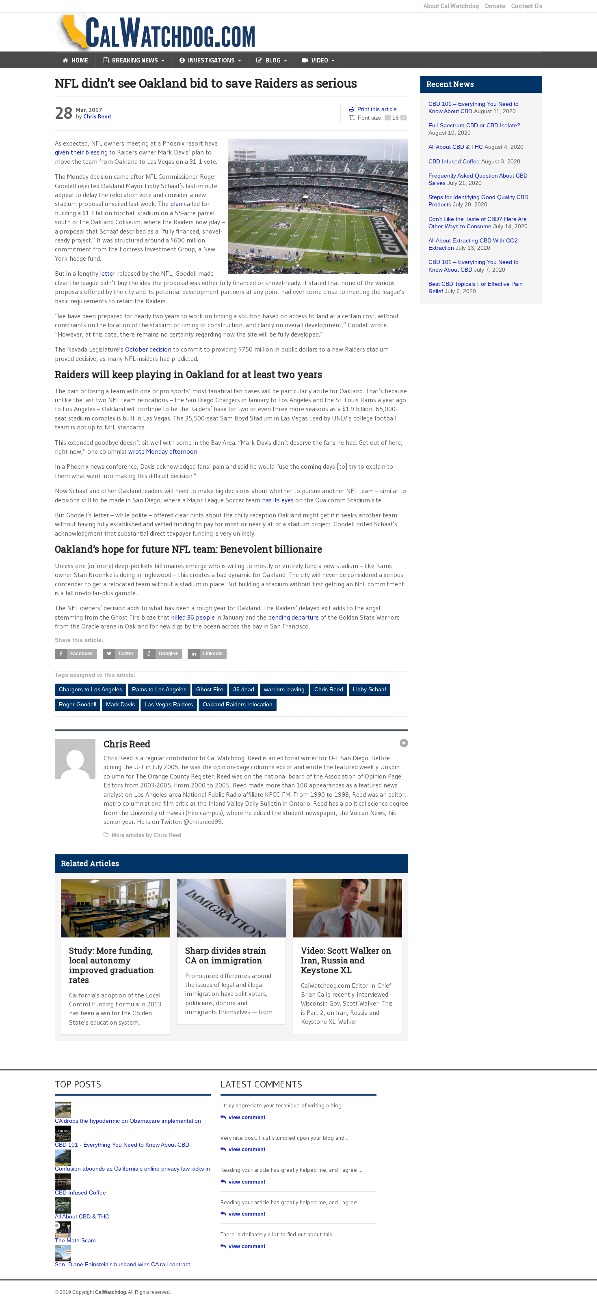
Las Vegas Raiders (169, 704)
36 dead (243, 689)
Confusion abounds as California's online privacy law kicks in (132, 1168)
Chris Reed (97, 116)
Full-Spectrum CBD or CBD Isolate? (474, 125)
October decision (148, 349)
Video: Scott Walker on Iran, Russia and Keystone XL (346, 960)
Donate (495, 6)
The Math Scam (75, 1240)
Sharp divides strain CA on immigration (225, 955)
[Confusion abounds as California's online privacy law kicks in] (63, 1152)
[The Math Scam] (63, 1224)
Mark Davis (120, 704)
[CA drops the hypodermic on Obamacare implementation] (63, 1104)
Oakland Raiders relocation (238, 704)
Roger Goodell (77, 704)
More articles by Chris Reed (146, 835)
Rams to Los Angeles (159, 689)
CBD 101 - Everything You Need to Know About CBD (122, 1144)
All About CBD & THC (455, 147)
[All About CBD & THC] (63, 1200)
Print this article (377, 109)
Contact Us (526, 6)
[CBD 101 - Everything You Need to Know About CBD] (63, 1128)
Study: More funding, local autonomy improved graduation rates (111, 965)
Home (79, 60)
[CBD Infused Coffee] (63, 1176)
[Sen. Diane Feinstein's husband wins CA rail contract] (63, 1248)
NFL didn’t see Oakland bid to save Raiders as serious (206, 83)
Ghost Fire (209, 689)
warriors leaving (284, 689)
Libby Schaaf (369, 689)
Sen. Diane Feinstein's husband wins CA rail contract (122, 1264)
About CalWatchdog (451, 6)
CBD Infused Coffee (454, 161)
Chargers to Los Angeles (90, 689)
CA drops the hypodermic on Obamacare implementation (128, 1120)
